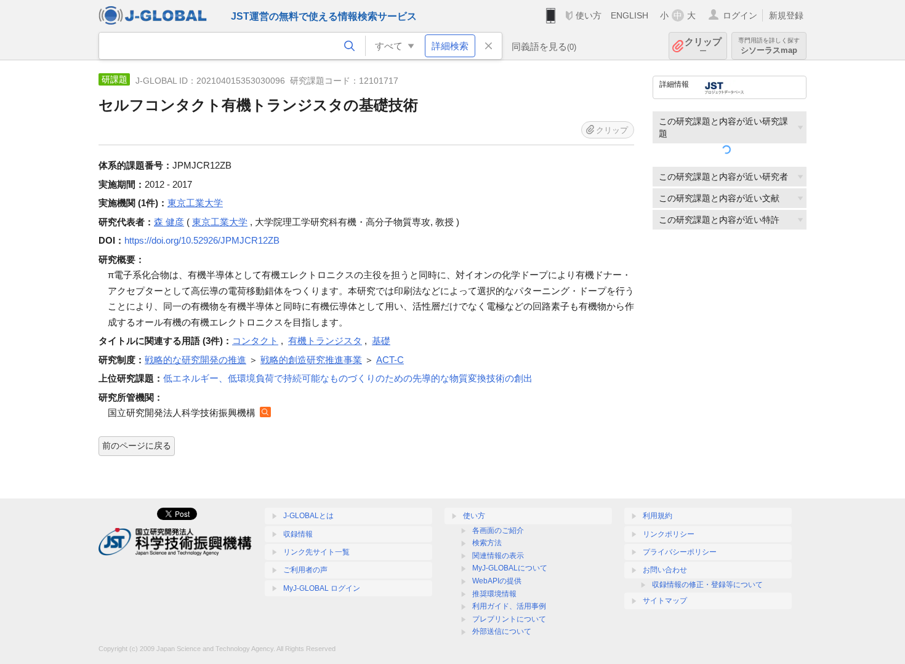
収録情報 (298, 534)
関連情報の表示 (498, 555)
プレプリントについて (509, 619)
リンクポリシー (668, 534)
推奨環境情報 (494, 594)
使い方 (588, 15)
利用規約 (657, 515)
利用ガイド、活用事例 (509, 606)
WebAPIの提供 (496, 581)
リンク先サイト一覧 (316, 552)
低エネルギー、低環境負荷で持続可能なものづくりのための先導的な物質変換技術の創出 (348, 378)
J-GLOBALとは (308, 515)
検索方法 (487, 542)
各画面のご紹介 (498, 530)
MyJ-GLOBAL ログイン (321, 588)
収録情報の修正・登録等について (707, 584)
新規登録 (786, 15)
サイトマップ (665, 600)
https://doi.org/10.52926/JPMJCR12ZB (202, 240)
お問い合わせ (665, 570)
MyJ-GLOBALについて (509, 568)
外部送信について (501, 631)
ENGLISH (629, 15)
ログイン (740, 15)
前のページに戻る (136, 445)
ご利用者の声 (305, 570)
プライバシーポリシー (680, 552)
